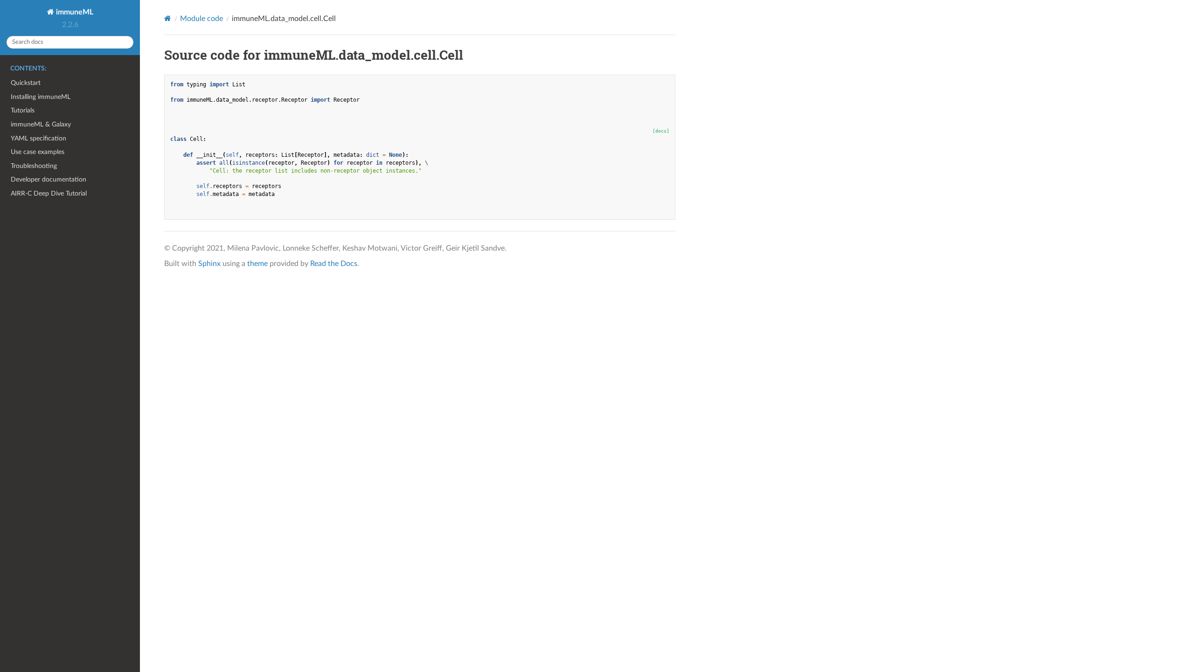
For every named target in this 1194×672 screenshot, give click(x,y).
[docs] (661, 130)
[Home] (167, 18)
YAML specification (38, 138)
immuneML (73, 12)
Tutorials (23, 110)
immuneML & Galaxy (41, 124)
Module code (201, 18)
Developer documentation (48, 179)
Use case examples (37, 151)
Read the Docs (333, 263)
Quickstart (26, 82)
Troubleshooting (34, 165)
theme (257, 263)
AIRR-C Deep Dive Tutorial (49, 193)
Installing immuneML (40, 96)
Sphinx (209, 263)
